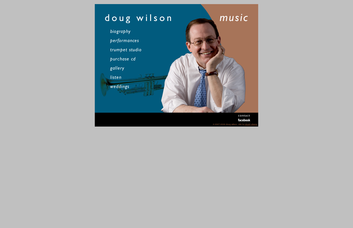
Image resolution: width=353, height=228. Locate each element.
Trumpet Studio (127, 50)
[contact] (244, 116)
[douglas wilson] (145, 18)
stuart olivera (251, 124)
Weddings (127, 86)
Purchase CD (127, 59)
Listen (127, 77)
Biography (127, 31)
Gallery (127, 68)
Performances (127, 40)
